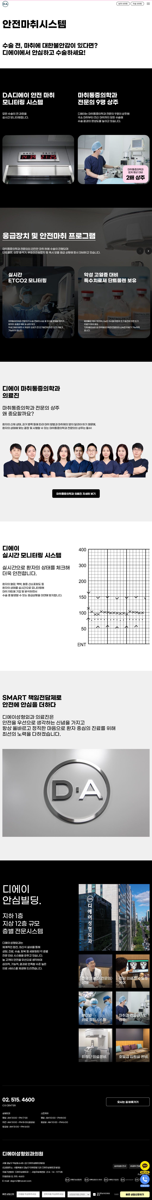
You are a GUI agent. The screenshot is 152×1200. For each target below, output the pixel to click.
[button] (148, 251)
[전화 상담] (145, 1179)
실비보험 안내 (120, 1166)
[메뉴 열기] (148, 3)
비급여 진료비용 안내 (139, 1166)
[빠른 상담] (145, 1165)
